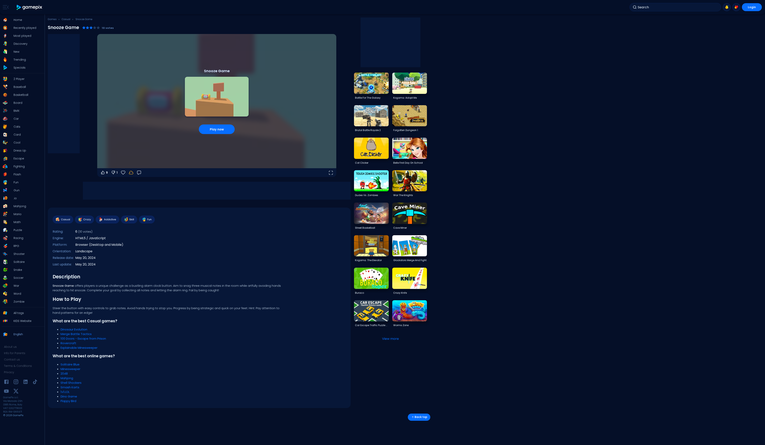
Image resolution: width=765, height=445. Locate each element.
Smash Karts (70, 387)
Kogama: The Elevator (368, 260)
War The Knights (403, 195)
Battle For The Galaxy (368, 97)
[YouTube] (6, 392)
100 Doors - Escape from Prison (83, 338)
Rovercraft (68, 343)
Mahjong (67, 378)
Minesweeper (70, 369)
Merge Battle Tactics (76, 334)
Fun (149, 219)
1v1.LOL (65, 392)
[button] (21, 20)
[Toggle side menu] (5, 7)
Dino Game (69, 396)
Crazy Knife (400, 292)
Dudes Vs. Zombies (366, 195)
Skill (131, 219)
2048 (64, 373)
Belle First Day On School (408, 162)
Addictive (110, 219)
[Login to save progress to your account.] (131, 172)
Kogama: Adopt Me (405, 97)
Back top (421, 417)
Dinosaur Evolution (74, 329)
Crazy (87, 219)
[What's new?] (727, 7)
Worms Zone (401, 325)
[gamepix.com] (29, 7)
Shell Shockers (71, 383)
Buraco (359, 292)
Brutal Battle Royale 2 (368, 130)
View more (390, 338)
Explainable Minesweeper (79, 348)
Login (752, 7)
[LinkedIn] (25, 382)
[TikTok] (35, 382)
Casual (66, 19)
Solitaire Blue (70, 364)
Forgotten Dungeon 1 (405, 130)
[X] (16, 392)
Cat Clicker (361, 162)
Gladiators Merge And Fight (410, 260)
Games (52, 19)
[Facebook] (6, 382)
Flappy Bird (68, 401)
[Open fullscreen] (330, 172)
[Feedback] (139, 172)
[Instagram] (16, 382)
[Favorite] (736, 7)
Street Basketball (365, 227)
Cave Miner (400, 227)
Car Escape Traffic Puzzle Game (371, 325)
